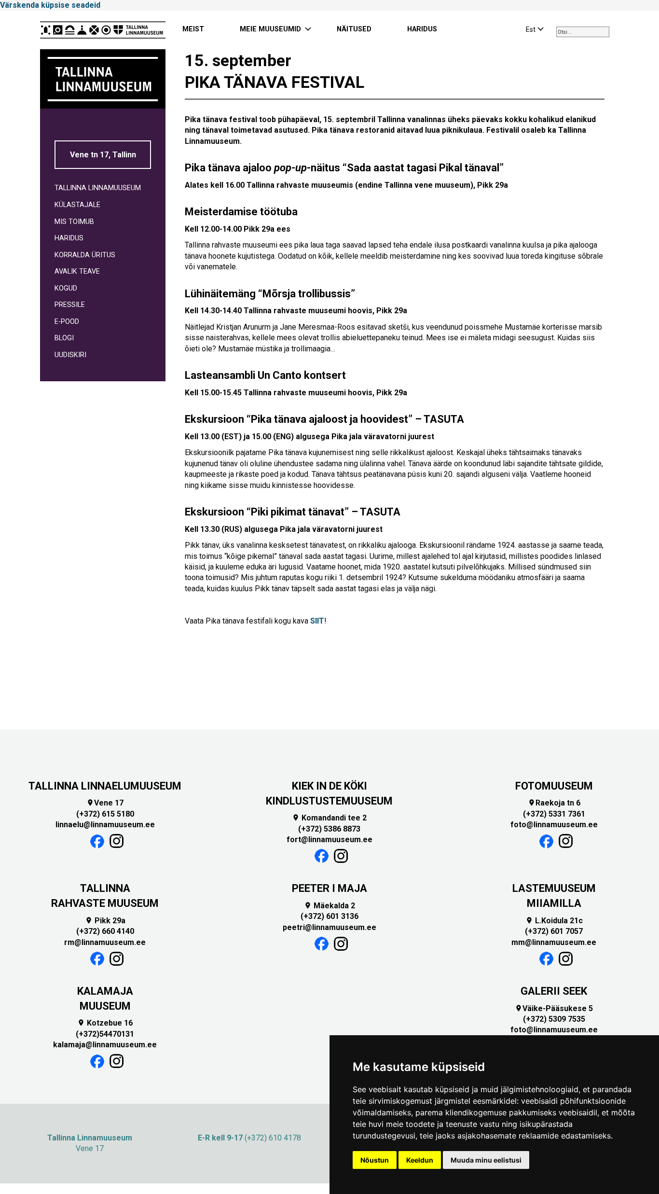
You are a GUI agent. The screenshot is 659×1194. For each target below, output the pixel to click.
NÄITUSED (354, 29)
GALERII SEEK (554, 991)
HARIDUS (422, 29)
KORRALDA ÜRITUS (85, 255)
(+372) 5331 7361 (554, 814)
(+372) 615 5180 (105, 814)
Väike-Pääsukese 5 (554, 1008)
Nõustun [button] (374, 1160)
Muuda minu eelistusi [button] (486, 1160)
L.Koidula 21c (554, 920)
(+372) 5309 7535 (554, 1019)
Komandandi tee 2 (329, 817)
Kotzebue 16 (105, 1022)
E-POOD (67, 322)
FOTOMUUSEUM (554, 786)
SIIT (317, 620)
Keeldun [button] (419, 1160)
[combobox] (582, 32)
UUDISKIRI (70, 355)
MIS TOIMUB (74, 222)
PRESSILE (70, 305)
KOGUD (66, 288)
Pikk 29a (105, 920)
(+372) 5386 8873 (329, 828)
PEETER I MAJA (329, 888)
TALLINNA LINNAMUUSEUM (98, 188)
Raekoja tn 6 (554, 802)
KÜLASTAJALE (77, 205)
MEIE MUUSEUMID (270, 29)
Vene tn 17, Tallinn (103, 154)
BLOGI (64, 338)
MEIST (193, 29)
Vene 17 (105, 802)
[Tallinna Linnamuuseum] (102, 30)
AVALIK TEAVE (77, 271)
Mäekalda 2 (329, 905)
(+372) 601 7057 (554, 931)
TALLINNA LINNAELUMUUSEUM (104, 786)
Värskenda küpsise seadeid (50, 5)
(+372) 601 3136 (329, 916)
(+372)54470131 (105, 1034)
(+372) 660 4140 (105, 931)
